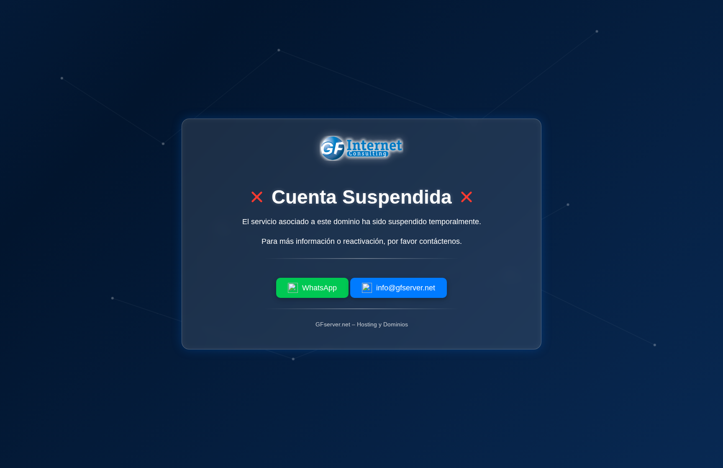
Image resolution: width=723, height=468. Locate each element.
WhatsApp (319, 288)
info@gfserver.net (405, 288)
